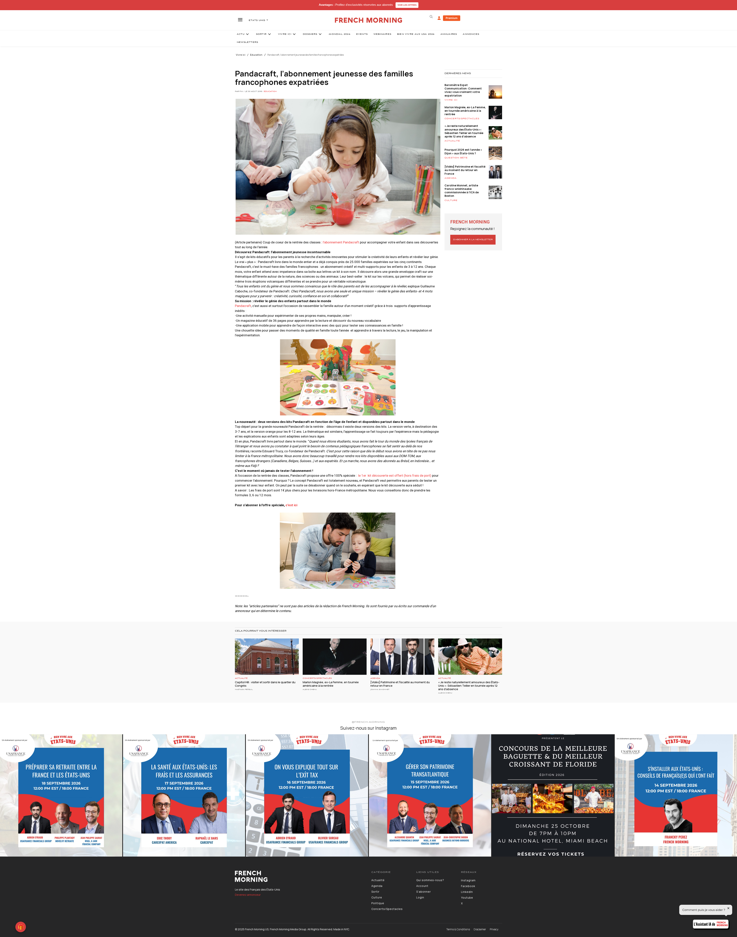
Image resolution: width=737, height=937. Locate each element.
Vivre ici (240, 55)
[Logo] (300, 876)
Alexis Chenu (310, 689)
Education (256, 55)
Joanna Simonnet (379, 689)
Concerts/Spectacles (462, 118)
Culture (451, 200)
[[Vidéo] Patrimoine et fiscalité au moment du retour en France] (402, 656)
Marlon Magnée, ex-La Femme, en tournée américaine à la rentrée (465, 110)
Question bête (456, 158)
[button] (431, 16)
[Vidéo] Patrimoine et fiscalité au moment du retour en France (465, 170)
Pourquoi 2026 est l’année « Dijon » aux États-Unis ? (463, 151)
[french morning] (368, 20)
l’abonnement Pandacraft (341, 242)
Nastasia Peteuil (244, 689)
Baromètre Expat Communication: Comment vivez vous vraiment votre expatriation (463, 90)
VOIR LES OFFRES (406, 5)
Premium (452, 18)
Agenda (451, 178)
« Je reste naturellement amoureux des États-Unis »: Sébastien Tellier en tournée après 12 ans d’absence (464, 131)
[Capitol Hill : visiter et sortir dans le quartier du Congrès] (267, 656)
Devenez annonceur (248, 894)
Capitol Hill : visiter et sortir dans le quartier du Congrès (265, 684)
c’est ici (292, 505)
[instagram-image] (61, 795)
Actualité (452, 141)
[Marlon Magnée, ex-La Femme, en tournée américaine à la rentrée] (335, 656)
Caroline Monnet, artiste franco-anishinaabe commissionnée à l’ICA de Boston (462, 191)
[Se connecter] (439, 18)
